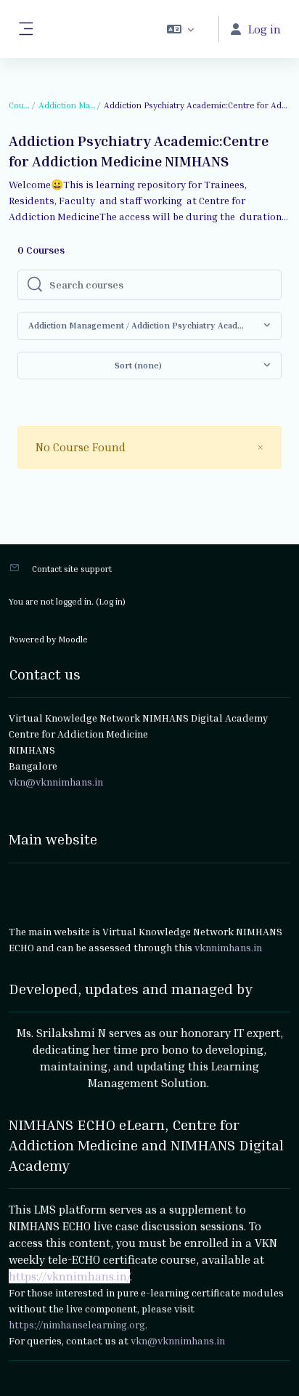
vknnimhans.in (228, 947)
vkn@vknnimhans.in (178, 1340)
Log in (111, 601)
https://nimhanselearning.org (77, 1324)
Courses (19, 105)
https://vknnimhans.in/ (69, 1276)
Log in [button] (264, 29)
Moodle (73, 639)
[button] (180, 29)
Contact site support (72, 568)
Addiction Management (67, 105)
